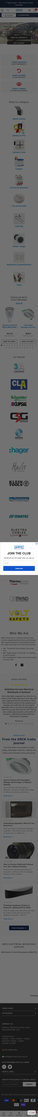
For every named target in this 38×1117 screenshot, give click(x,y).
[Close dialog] (36, 543)
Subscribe (19, 568)
